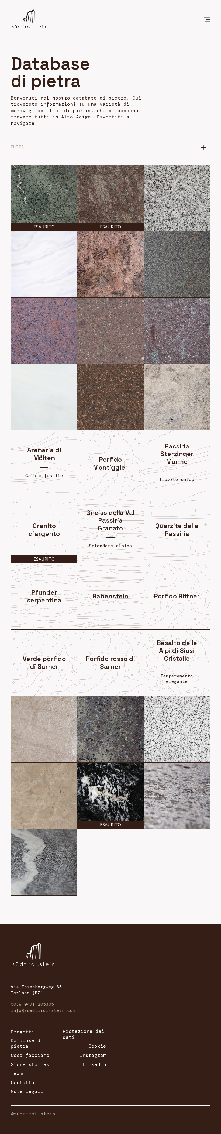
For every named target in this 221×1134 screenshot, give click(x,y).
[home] (29, 17)
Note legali (27, 1092)
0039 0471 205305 (32, 1004)
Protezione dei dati (83, 1034)
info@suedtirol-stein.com (43, 1010)
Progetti (22, 1032)
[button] (207, 18)
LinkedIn (94, 1065)
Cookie (97, 1046)
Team (17, 1074)
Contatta (22, 1083)
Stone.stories (30, 1065)
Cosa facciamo (30, 1055)
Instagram (93, 1055)
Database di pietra (27, 1043)
